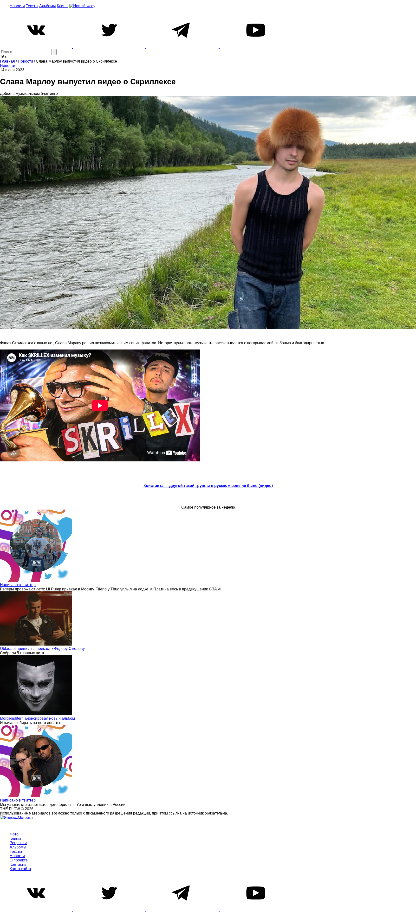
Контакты (18, 864)
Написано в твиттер (18, 585)
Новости (17, 6)
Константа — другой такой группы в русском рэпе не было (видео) (208, 486)
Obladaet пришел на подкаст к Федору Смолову (42, 649)
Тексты (32, 6)
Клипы (62, 6)
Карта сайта (20, 869)
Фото (14, 834)
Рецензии (18, 843)
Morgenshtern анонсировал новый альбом (37, 718)
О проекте (19, 860)
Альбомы (47, 6)
